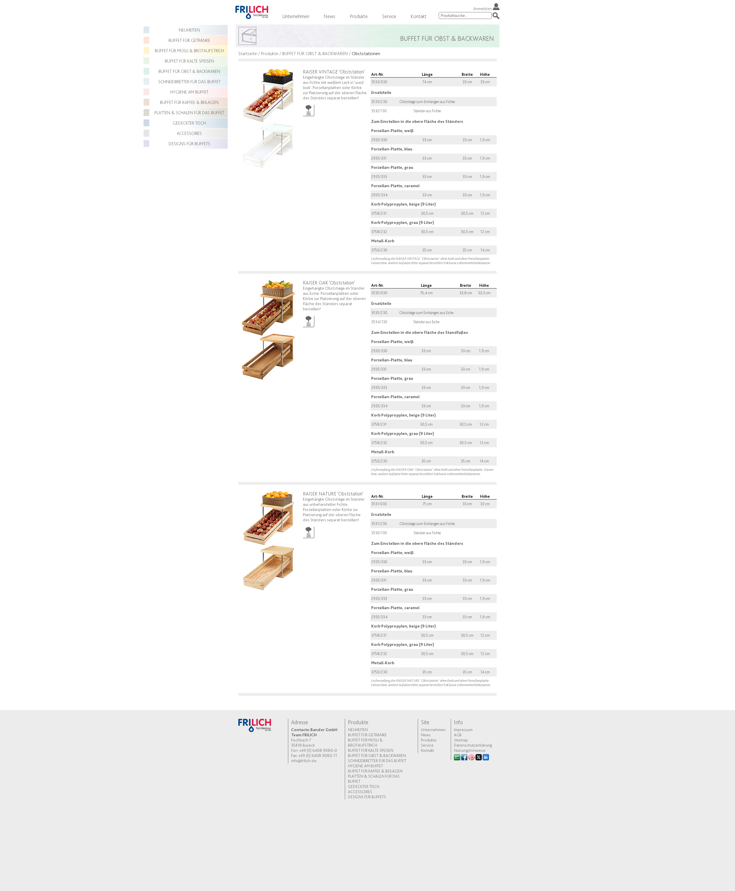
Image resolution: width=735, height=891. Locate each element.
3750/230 (379, 250)
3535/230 (379, 312)
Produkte (359, 16)
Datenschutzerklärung (473, 745)
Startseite (247, 53)
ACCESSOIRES (189, 133)
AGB (458, 734)
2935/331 (379, 158)
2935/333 (379, 176)
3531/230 (379, 523)
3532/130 (379, 111)
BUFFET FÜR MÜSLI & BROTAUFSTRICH (189, 50)
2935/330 (379, 139)
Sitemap (461, 740)
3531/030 (379, 503)
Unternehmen (295, 16)
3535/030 (379, 292)
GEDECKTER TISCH (189, 123)
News (329, 16)
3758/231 (379, 213)
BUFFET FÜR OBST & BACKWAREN (189, 71)
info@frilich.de (303, 760)
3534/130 (379, 321)
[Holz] (308, 109)
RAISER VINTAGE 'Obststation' (334, 72)
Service (389, 16)
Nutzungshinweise (470, 750)
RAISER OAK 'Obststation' (329, 283)
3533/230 (379, 101)
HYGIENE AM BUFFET (189, 92)
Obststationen (366, 53)
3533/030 (379, 82)
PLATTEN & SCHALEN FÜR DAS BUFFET (189, 112)
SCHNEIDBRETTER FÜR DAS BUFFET (189, 81)
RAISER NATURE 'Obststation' (333, 494)
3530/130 (379, 532)
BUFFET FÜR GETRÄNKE (189, 40)
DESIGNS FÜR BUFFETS (189, 143)
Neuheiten (189, 30)
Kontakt (418, 16)
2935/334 (379, 195)
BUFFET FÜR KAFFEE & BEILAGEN (189, 102)
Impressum (463, 729)
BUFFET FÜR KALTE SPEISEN (189, 61)
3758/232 (379, 231)
